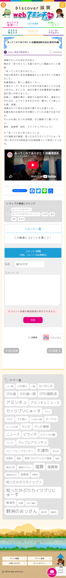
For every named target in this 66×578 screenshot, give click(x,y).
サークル (51, 419)
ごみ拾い (22, 386)
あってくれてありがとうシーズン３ (25, 214)
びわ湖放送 (48, 393)
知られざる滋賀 (12, 24)
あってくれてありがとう (21, 209)
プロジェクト (33, 31)
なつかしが (46, 386)
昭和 (57, 458)
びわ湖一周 (27, 394)
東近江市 (10, 467)
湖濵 (52, 214)
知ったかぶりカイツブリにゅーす (31, 492)
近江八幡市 (31, 503)
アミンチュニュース (45, 402)
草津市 (10, 503)
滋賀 (39, 466)
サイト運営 (39, 558)
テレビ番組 (41, 426)
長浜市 (21, 219)
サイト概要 (14, 558)
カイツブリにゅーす (23, 411)
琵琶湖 (24, 474)
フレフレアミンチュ (32, 442)
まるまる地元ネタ (12, 31)
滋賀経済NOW (11, 475)
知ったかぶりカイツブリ (24, 482)
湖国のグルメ (24, 467)
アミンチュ (55, 337)
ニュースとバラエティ (53, 31)
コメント (12, 272)
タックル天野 (12, 426)
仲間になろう (53, 24)
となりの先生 (33, 24)
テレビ (26, 426)
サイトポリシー (39, 563)
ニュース (13, 434)
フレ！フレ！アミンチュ (19, 451)
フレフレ (10, 442)
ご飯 (33, 386)
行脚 (21, 503)
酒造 (14, 219)
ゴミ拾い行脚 (36, 419)
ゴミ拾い (22, 419)
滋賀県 (52, 466)
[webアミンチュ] (33, 13)
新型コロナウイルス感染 (38, 458)
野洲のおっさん (21, 511)
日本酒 (44, 214)
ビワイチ (30, 434)
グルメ (47, 411)
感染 (19, 458)
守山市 (55, 451)
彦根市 (9, 458)
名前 (7, 264)
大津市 (43, 450)
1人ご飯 (9, 386)
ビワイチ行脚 (48, 434)
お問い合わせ (14, 563)
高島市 (54, 512)
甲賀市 (35, 474)
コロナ (9, 419)
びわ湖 (11, 394)
